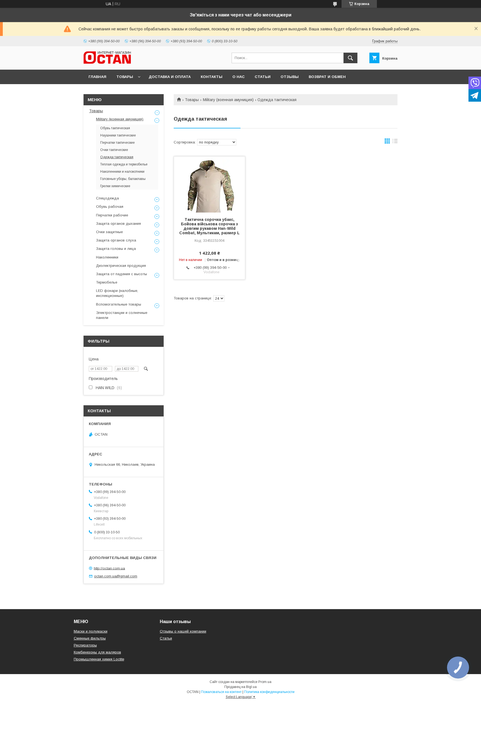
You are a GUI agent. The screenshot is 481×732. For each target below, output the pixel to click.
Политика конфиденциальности (269, 692)
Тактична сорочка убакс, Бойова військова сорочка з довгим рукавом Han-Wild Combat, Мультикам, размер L (209, 226)
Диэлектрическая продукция (121, 265)
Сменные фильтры (90, 638)
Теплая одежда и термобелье (124, 164)
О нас (238, 77)
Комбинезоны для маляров (97, 652)
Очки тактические (114, 150)
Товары (124, 77)
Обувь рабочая (109, 206)
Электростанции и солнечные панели (121, 315)
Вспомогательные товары (118, 304)
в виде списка (394, 142)
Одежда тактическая (116, 157)
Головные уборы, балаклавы (123, 179)
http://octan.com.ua (109, 568)
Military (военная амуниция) (228, 99)
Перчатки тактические (117, 143)
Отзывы (290, 77)
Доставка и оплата (170, 77)
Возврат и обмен (327, 77)
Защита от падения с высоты (121, 274)
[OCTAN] (107, 62)
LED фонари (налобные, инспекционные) (117, 293)
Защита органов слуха (116, 240)
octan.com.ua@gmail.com (115, 576)
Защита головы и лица (116, 249)
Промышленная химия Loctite (99, 659)
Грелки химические (115, 186)
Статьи (263, 77)
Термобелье (106, 282)
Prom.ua (264, 682)
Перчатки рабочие (112, 215)
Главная (97, 77)
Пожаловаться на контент (221, 692)
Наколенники (107, 257)
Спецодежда (107, 198)
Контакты (211, 77)
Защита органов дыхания (118, 223)
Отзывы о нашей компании (183, 631)
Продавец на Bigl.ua (240, 687)
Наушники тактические (118, 135)
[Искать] (350, 58)
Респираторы (85, 645)
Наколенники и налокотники (122, 172)
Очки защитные (109, 232)
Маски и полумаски (90, 631)
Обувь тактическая (115, 128)
